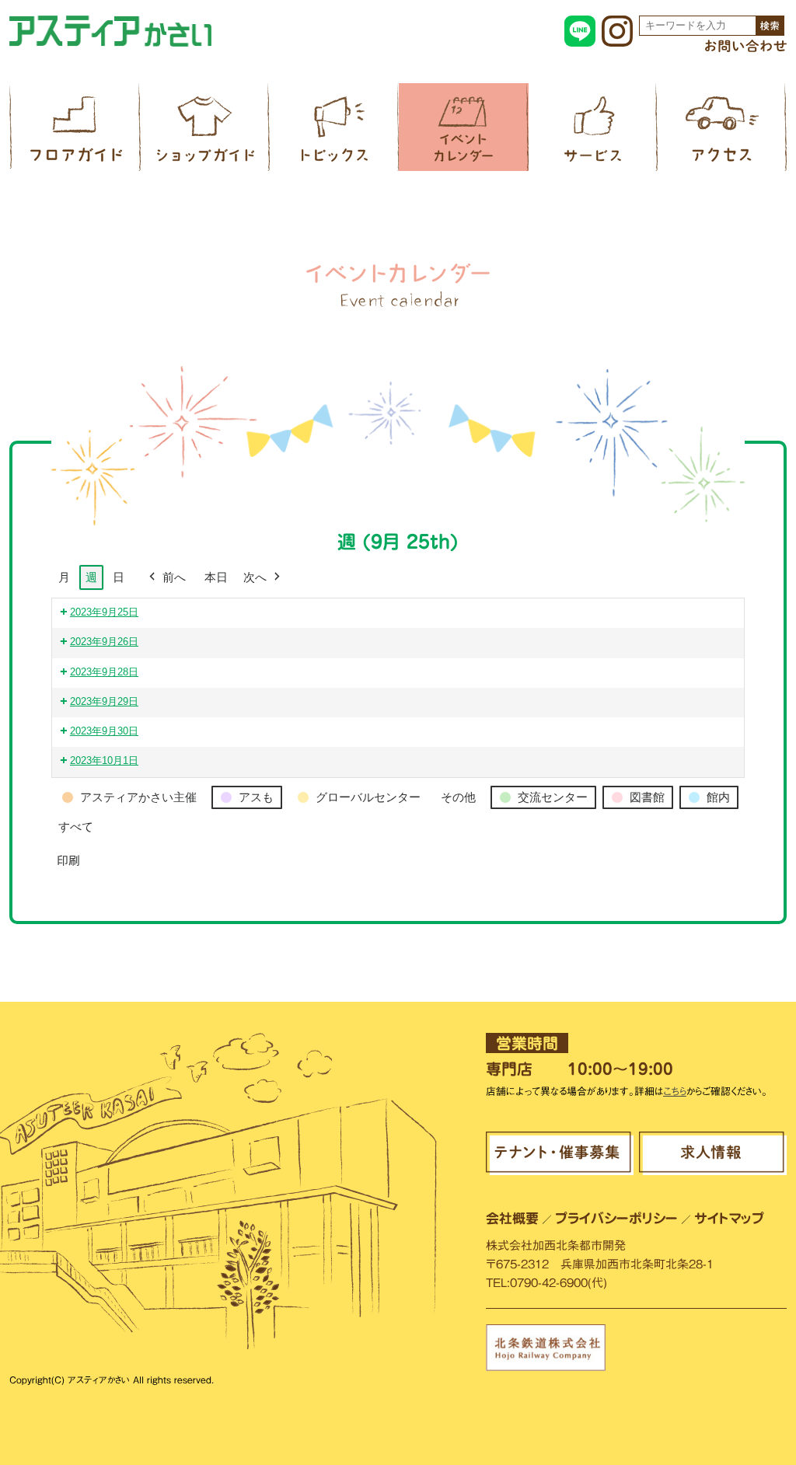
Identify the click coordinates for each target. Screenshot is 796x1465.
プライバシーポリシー (616, 1218)
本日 (216, 577)
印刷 (68, 865)
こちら (674, 1092)
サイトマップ (729, 1218)
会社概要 (512, 1218)
